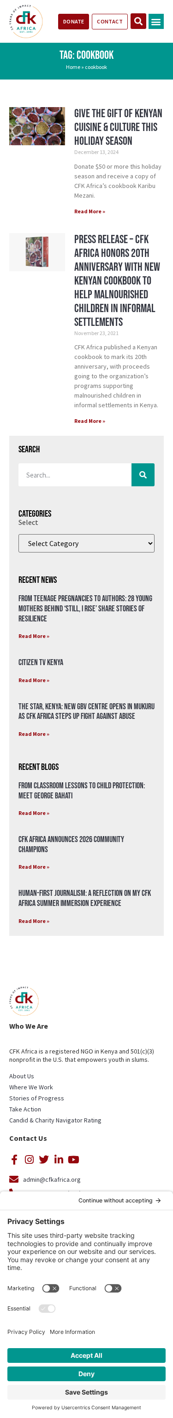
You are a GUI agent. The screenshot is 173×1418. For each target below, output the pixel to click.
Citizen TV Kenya (40, 662)
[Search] (143, 474)
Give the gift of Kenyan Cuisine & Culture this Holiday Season (118, 127)
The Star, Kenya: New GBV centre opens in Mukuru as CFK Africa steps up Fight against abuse (86, 712)
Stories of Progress (36, 1098)
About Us (21, 1076)
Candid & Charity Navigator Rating (55, 1120)
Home (73, 66)
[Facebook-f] (14, 1160)
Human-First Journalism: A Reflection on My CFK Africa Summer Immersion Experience (84, 898)
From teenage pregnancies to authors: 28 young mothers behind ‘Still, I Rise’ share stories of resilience (85, 608)
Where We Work (31, 1087)
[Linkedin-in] (59, 1160)
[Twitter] (44, 1160)
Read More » (89, 211)
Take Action (25, 1109)
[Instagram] (29, 1160)
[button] (156, 21)
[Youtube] (73, 1160)
